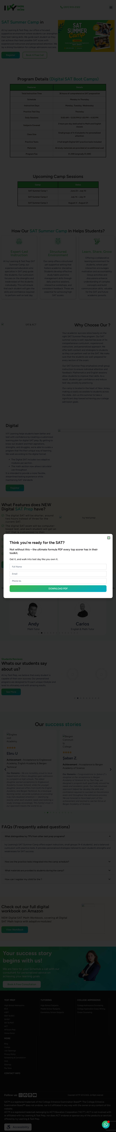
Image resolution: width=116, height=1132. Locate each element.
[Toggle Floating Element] (106, 1124)
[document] (58, 566)
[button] (109, 538)
